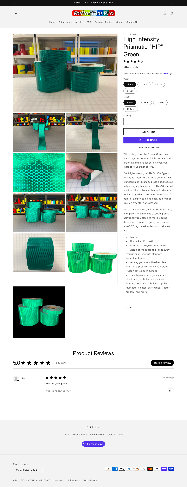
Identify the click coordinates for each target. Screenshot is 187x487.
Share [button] (129, 307)
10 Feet (145, 102)
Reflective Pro (27, 480)
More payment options (149, 147)
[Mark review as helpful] (170, 390)
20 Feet (160, 102)
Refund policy (59, 480)
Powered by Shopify (42, 480)
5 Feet (130, 102)
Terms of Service (115, 434)
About (66, 434)
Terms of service (90, 480)
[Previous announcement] (14, 3)
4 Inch (158, 84)
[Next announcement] (173, 3)
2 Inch (144, 84)
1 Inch (130, 84)
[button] (16, 13)
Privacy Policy (79, 434)
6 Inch (130, 90)
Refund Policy (97, 434)
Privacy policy (74, 480)
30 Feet (131, 109)
